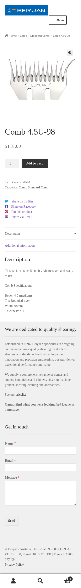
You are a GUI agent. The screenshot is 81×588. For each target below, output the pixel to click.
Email (10, 460)
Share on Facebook (23, 206)
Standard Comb (40, 36)
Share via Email (21, 217)
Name (10, 443)
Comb (23, 36)
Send (11, 520)
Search (40, 581)
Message (12, 477)
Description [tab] (12, 233)
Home (13, 36)
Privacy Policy (14, 564)
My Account (13, 581)
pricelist (21, 394)
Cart (62, 577)
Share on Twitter (22, 201)
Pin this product (21, 211)
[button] (70, 53)
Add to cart (34, 163)
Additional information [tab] (20, 245)
